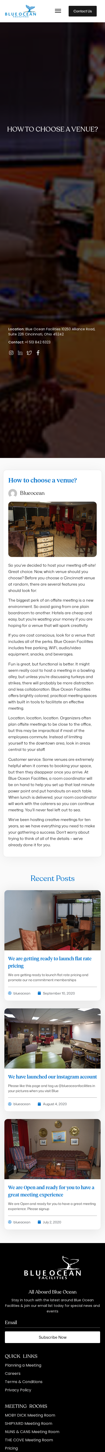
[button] (58, 11)
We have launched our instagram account (52, 1077)
